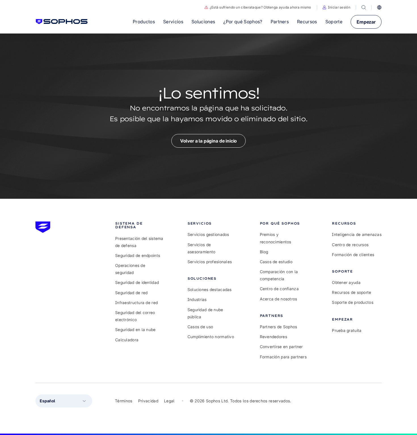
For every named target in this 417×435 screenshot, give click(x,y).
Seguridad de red (131, 292)
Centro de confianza (279, 288)
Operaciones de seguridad (130, 269)
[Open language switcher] (379, 7)
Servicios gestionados (208, 234)
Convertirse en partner (281, 346)
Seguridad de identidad (137, 282)
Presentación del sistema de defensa (139, 242)
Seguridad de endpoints (137, 255)
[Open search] (363, 7)
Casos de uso (200, 326)
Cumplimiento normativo (211, 336)
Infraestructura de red (136, 302)
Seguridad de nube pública (205, 313)
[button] (336, 7)
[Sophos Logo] (61, 21)
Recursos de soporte (351, 292)
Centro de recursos (350, 244)
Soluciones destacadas (210, 289)
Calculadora (126, 339)
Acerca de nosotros (278, 298)
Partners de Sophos (278, 326)
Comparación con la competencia (279, 275)
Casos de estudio (276, 261)
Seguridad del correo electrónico (135, 316)
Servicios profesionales (210, 261)
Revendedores (273, 336)
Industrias (197, 299)
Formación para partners (283, 356)
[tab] (140, 225)
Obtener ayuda (346, 282)
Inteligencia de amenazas (357, 234)
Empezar (366, 22)
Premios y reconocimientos (275, 238)
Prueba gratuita (346, 330)
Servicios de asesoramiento (202, 248)
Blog (264, 251)
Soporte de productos (352, 302)
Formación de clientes (353, 254)
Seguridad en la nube (135, 329)
